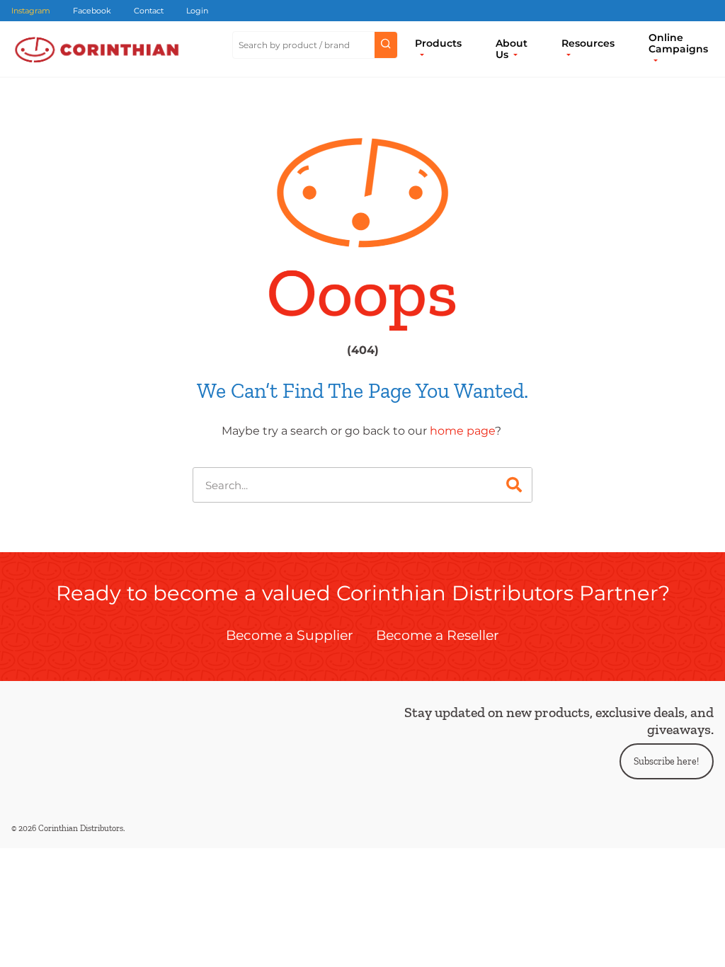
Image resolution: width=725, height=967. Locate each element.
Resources (588, 43)
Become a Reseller (437, 634)
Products (438, 43)
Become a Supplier (289, 634)
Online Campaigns (678, 43)
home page (462, 430)
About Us (511, 49)
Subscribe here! (666, 761)
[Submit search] (386, 45)
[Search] (514, 485)
